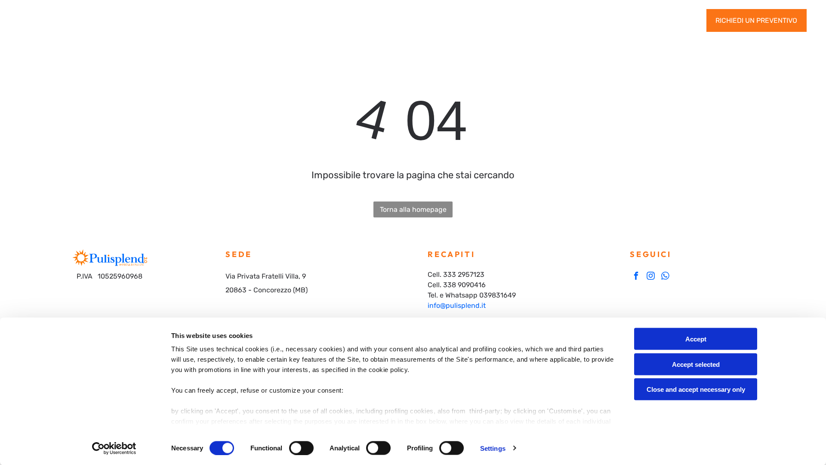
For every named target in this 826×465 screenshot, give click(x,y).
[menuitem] (234, 20)
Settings (492, 448)
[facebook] (636, 277)
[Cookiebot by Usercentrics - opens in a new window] (114, 448)
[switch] (301, 448)
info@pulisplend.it (457, 305)
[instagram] (650, 277)
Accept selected (696, 364)
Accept (695, 339)
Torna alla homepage (413, 209)
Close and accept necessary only (696, 389)
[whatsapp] (665, 277)
